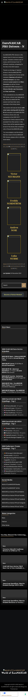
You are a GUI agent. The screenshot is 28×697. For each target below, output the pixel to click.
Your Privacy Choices (11, 693)
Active (5, 144)
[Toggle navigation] (2, 2)
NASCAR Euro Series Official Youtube (13, 495)
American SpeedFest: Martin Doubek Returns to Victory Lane (14, 602)
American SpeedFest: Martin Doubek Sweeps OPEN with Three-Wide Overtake (14, 585)
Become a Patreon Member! (13, 295)
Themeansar (14, 689)
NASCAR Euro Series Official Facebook (13, 499)
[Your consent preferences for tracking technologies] (25, 694)
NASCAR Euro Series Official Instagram (13, 503)
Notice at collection (7, 695)
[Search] (24, 285)
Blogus (23, 686)
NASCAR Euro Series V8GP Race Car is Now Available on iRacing (14, 568)
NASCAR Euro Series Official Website (13, 492)
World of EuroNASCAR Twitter (11, 488)
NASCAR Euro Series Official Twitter (13, 506)
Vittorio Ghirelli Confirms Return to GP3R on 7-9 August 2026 (13, 550)
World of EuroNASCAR (14, 673)
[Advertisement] (14, 22)
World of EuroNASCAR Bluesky (11, 484)
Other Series (5, 525)
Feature (4, 521)
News (3, 518)
